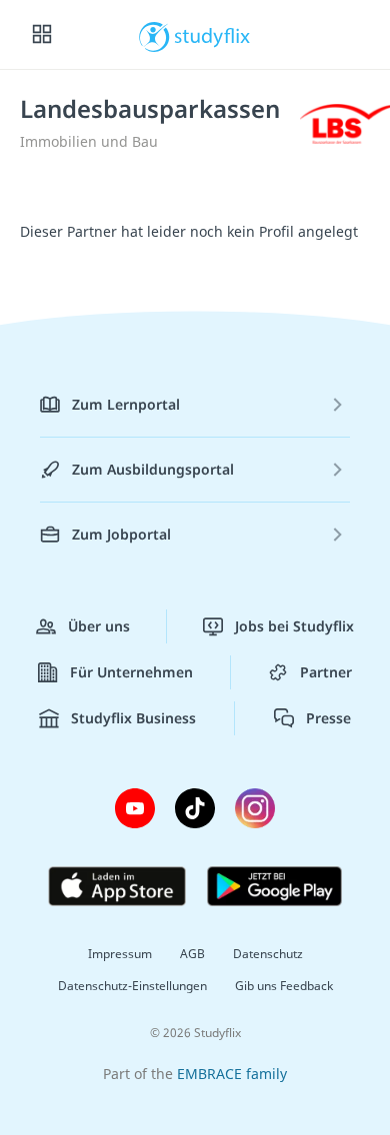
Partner (326, 671)
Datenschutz (268, 953)
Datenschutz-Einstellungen (132, 985)
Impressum (120, 953)
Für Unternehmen (131, 671)
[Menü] (42, 35)
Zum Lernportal (126, 404)
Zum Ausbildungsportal (153, 469)
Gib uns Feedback (284, 985)
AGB (192, 953)
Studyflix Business (133, 717)
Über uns (99, 625)
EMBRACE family (232, 1073)
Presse (328, 717)
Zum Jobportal (121, 534)
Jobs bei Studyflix (294, 625)
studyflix (212, 35)
